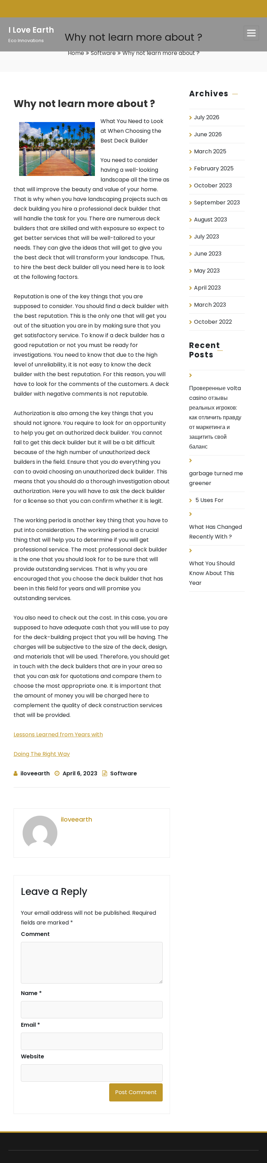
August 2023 (210, 220)
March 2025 (210, 151)
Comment (35, 934)
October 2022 (213, 322)
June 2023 (207, 254)
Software (103, 53)
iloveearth (35, 773)
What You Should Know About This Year (212, 573)
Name (31, 993)
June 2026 (208, 134)
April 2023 (207, 288)
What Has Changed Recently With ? (215, 532)
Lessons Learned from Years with (58, 734)
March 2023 (210, 305)
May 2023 (207, 271)
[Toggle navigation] (251, 33)
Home (76, 53)
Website (32, 1056)
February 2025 (214, 168)
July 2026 (206, 117)
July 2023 (206, 237)
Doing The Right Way (42, 754)
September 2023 (217, 203)
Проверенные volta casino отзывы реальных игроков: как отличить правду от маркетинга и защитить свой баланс (215, 417)
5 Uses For (209, 500)
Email (30, 1025)
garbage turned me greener (216, 478)
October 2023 (213, 185)
